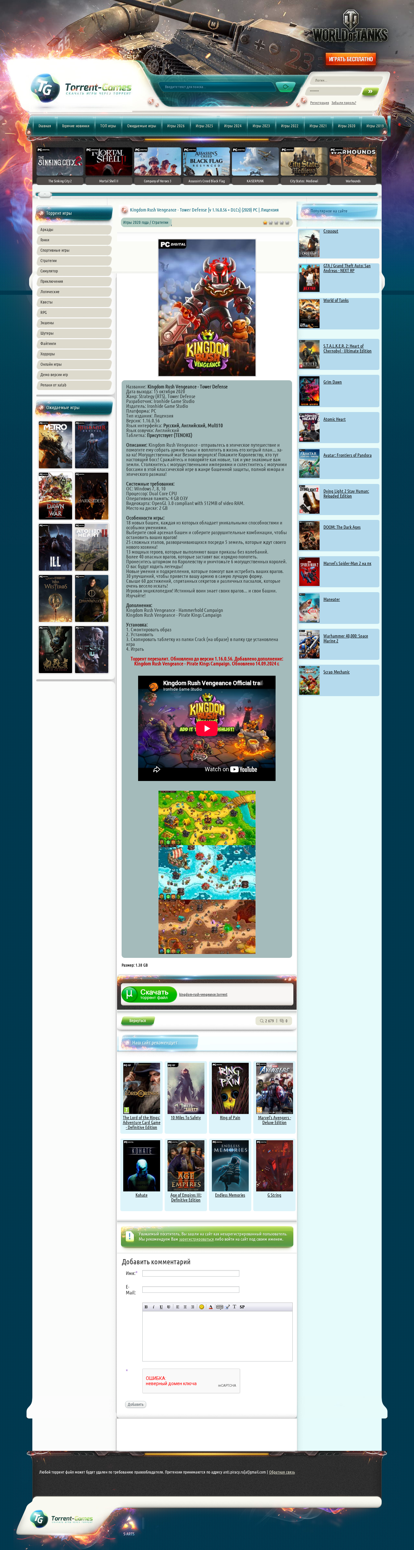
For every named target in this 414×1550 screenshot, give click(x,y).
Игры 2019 (375, 125)
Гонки (44, 239)
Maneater (331, 599)
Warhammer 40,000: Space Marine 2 (345, 638)
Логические (50, 291)
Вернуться (137, 1022)
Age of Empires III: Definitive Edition (186, 1197)
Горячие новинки (75, 125)
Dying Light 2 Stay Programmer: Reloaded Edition (346, 493)
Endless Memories (230, 1195)
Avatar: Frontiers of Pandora (347, 455)
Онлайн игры (51, 364)
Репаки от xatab (53, 385)
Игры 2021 (318, 125)
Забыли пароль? (344, 102)
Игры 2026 (176, 125)
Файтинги (48, 343)
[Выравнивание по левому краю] (177, 1307)
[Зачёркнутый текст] (168, 1307)
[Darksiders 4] (92, 521)
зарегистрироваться (196, 1239)
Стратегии (48, 260)
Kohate (141, 1195)
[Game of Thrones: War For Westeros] (56, 623)
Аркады (46, 229)
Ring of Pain (230, 1117)
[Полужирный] (146, 1307)
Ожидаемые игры (141, 125)
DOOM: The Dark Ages (342, 527)
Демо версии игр (54, 374)
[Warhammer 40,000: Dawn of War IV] (56, 521)
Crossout (330, 231)
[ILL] (56, 572)
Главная (44, 125)
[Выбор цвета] (210, 1307)
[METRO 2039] (56, 470)
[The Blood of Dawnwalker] (92, 623)
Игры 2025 (204, 125)
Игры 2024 (233, 125)
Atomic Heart (334, 419)
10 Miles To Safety (186, 1117)
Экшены (47, 322)
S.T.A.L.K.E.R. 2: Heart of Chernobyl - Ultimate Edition (347, 348)
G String (274, 1195)
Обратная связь (282, 1472)
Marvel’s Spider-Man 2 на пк (347, 563)
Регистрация (319, 102)
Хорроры (47, 353)
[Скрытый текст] (219, 1307)
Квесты (46, 302)
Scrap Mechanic (336, 671)
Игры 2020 (346, 125)
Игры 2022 (290, 125)
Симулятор (49, 271)
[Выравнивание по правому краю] (192, 1307)
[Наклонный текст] (154, 1307)
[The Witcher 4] (92, 674)
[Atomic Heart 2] (92, 572)
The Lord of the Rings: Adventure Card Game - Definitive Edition (141, 1122)
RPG (43, 312)
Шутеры (47, 333)
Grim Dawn (332, 382)
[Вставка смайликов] (201, 1307)
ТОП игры (108, 125)
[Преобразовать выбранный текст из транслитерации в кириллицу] (234, 1307)
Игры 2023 (261, 125)
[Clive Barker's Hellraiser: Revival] (92, 470)
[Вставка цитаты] (227, 1307)
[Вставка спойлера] (242, 1307)
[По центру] (185, 1307)
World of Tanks (336, 300)
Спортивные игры (55, 250)
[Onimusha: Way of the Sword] (56, 674)
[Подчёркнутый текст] (161, 1307)
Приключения (51, 281)
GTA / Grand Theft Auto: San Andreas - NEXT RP (347, 268)
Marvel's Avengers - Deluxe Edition (274, 1120)
